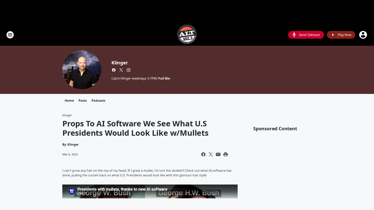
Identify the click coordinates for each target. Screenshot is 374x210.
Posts (83, 100)
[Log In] (363, 35)
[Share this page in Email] (218, 154)
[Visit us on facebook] (113, 70)
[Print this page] (225, 154)
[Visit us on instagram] (128, 70)
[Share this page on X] (210, 154)
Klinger (119, 62)
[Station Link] (187, 34)
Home (69, 100)
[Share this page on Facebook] (203, 154)
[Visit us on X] (121, 70)
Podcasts (98, 100)
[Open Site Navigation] (10, 35)
